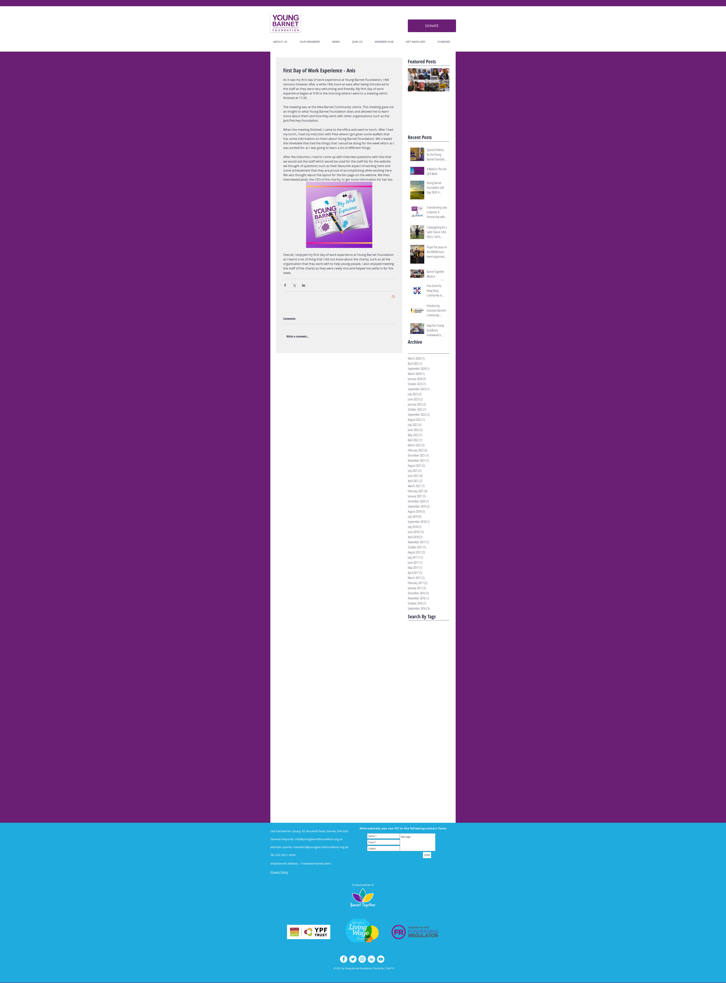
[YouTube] (380, 959)
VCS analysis (414, 671)
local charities (415, 743)
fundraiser (437, 731)
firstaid (435, 725)
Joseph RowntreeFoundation (422, 659)
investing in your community (433, 737)
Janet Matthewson (417, 653)
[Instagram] (362, 959)
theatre (412, 802)
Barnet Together (416, 641)
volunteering (414, 808)
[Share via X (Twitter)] (294, 285)
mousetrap (442, 754)
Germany (429, 647)
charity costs (428, 701)
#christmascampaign (418, 629)
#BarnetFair (414, 623)
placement (432, 760)
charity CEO (413, 701)
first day (424, 725)
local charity (430, 743)
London (443, 659)
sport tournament (417, 784)
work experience (431, 808)
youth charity (430, 814)
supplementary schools (419, 796)
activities (432, 689)
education (413, 725)
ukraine (422, 802)
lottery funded (415, 749)
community (414, 707)
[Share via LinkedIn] (303, 285)
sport (434, 778)
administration (415, 695)
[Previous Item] (414, 80)
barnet (439, 695)
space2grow (423, 778)
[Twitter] (353, 959)
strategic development (419, 790)
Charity (430, 641)
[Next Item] (443, 80)
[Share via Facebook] (285, 285)
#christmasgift (439, 629)
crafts (443, 713)
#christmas (428, 623)
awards (429, 695)
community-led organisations (423, 713)
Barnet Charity (434, 635)
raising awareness (417, 772)
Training (412, 665)
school (442, 772)
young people (414, 814)
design (411, 719)
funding (426, 731)
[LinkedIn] (371, 959)
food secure (414, 731)
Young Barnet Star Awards (421, 683)
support (438, 796)
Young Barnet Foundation (421, 677)
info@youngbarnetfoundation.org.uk (319, 839)
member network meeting (421, 754)
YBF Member (428, 671)
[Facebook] (343, 959)
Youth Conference (417, 689)
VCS (433, 665)
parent (420, 760)
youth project (415, 820)
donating (421, 719)
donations (433, 719)
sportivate (434, 784)
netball (411, 760)
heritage (412, 737)
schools (411, 778)
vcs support (434, 802)
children (441, 701)
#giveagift (420, 635)
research (432, 772)
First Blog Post (415, 647)
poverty (444, 760)
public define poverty (418, 767)
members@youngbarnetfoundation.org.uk (320, 847)
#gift (410, 635)
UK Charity (423, 665)
